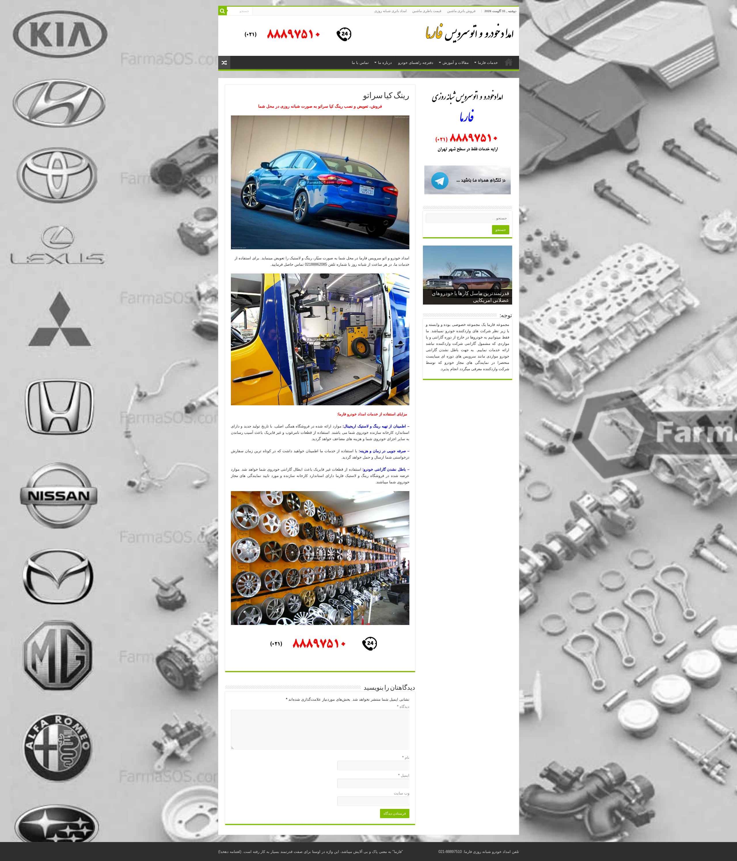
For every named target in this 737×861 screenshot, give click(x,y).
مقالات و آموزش (455, 62)
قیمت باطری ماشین (426, 11)
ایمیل (403, 775)
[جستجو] (222, 11)
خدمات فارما (488, 62)
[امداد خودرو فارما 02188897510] (469, 32)
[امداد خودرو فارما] (294, 35)
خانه (508, 62)
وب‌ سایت (401, 793)
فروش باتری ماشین (461, 11)
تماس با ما (360, 62)
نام (405, 757)
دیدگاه (403, 706)
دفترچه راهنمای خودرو (415, 62)
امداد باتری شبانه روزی (390, 11)
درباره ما (385, 62)
